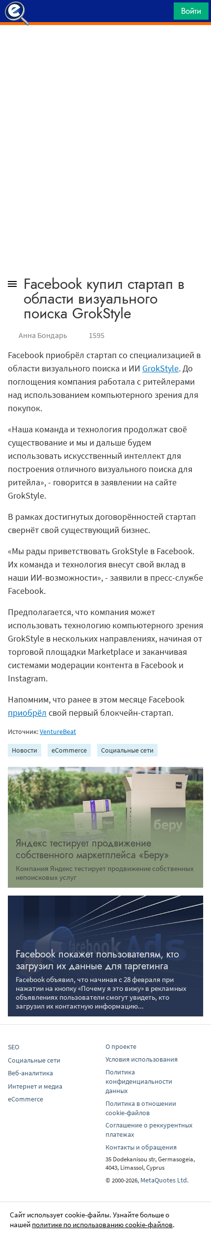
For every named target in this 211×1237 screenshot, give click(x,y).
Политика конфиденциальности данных (139, 1081)
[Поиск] (163, 13)
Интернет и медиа (35, 1086)
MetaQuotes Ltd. (164, 1180)
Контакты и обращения (141, 1147)
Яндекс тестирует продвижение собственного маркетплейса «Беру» (92, 849)
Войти (191, 11)
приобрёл (27, 712)
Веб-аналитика (30, 1072)
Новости (24, 750)
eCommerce (69, 750)
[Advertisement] (105, 49)
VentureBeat (58, 731)
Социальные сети (127, 750)
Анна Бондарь (43, 335)
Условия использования (142, 1059)
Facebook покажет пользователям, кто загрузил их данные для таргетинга (97, 960)
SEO (13, 1046)
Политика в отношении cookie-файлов (141, 1108)
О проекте (121, 1046)
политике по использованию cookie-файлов (102, 1224)
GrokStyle (160, 368)
